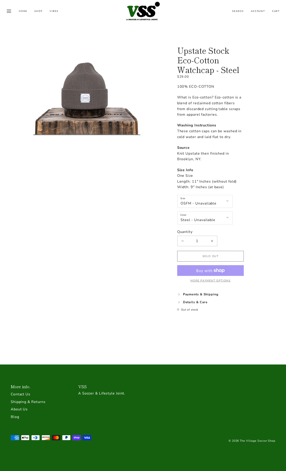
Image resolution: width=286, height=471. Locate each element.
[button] (9, 11)
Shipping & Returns (28, 401)
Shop (38, 11)
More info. (20, 386)
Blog (15, 416)
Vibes (54, 11)
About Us (19, 409)
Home (23, 11)
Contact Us (20, 394)
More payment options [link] (210, 280)
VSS (82, 386)
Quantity (185, 231)
